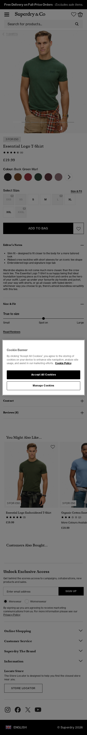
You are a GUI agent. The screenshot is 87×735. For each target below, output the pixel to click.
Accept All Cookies (43, 374)
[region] (43, 367)
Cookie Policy (63, 363)
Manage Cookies (43, 385)
